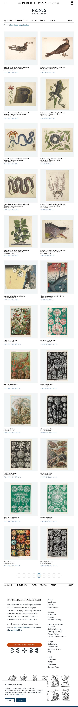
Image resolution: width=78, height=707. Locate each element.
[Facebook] (12, 650)
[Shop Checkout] (72, 3)
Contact (51, 604)
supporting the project (22, 627)
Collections (52, 644)
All (43, 20)
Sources (51, 617)
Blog (49, 651)
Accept (21, 700)
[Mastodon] (37, 650)
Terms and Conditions (57, 636)
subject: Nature (24, 25)
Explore (51, 612)
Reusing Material (55, 631)
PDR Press (52, 659)
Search (9, 20)
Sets (21, 20)
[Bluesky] (31, 650)
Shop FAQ (52, 664)
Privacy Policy (53, 634)
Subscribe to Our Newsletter (24, 645)
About (53, 20)
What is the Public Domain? (55, 625)
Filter (33, 20)
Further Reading (54, 619)
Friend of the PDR (15, 630)
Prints (39, 10)
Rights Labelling (54, 629)
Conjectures (53, 646)
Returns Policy (54, 667)
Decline (9, 700)
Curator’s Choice (54, 649)
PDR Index (52, 614)
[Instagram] (24, 650)
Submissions (53, 607)
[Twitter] (18, 650)
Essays (50, 641)
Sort (70, 20)
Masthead (52, 602)
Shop (11, 25)
